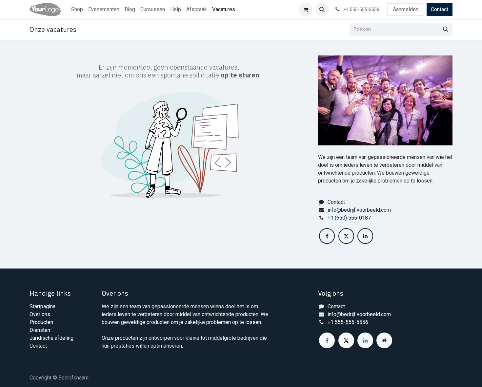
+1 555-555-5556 (348, 322)
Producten (41, 322)
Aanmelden (405, 9)
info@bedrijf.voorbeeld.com (359, 210)
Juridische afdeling (51, 338)
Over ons (40, 314)
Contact (439, 9)
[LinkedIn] (365, 236)
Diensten (40, 330)
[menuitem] (77, 9)
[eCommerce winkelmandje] (305, 9)
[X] (346, 236)
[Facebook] (327, 236)
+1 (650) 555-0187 (349, 218)
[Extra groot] (384, 340)
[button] (322, 9)
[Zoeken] (445, 29)
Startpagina (42, 306)
